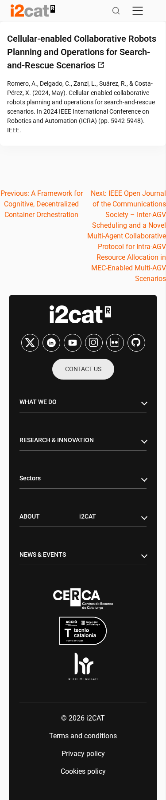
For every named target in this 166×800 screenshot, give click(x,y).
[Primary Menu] (137, 10)
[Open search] (116, 10)
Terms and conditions (83, 736)
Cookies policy (83, 771)
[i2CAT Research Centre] (33, 10)
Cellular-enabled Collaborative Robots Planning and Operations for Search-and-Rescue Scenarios (81, 52)
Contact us (83, 368)
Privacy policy (83, 753)
